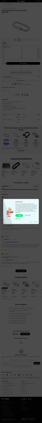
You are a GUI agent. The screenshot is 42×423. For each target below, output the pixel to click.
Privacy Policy (35, 221)
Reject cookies (27, 215)
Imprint (31, 221)
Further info (17, 218)
